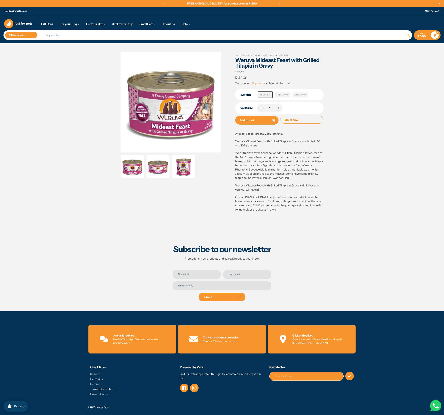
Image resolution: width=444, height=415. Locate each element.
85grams (265, 94)
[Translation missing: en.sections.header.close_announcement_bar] (439, 3)
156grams (282, 94)
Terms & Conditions (103, 389)
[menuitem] (47, 23)
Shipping (256, 83)
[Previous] (164, 3)
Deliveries (96, 379)
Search (94, 374)
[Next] (279, 3)
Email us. (208, 341)
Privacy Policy (99, 394)
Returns (95, 384)
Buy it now (291, 119)
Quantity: (246, 107)
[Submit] (349, 376)
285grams (300, 94)
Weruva (239, 71)
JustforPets (102, 407)
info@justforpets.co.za (16, 11)
